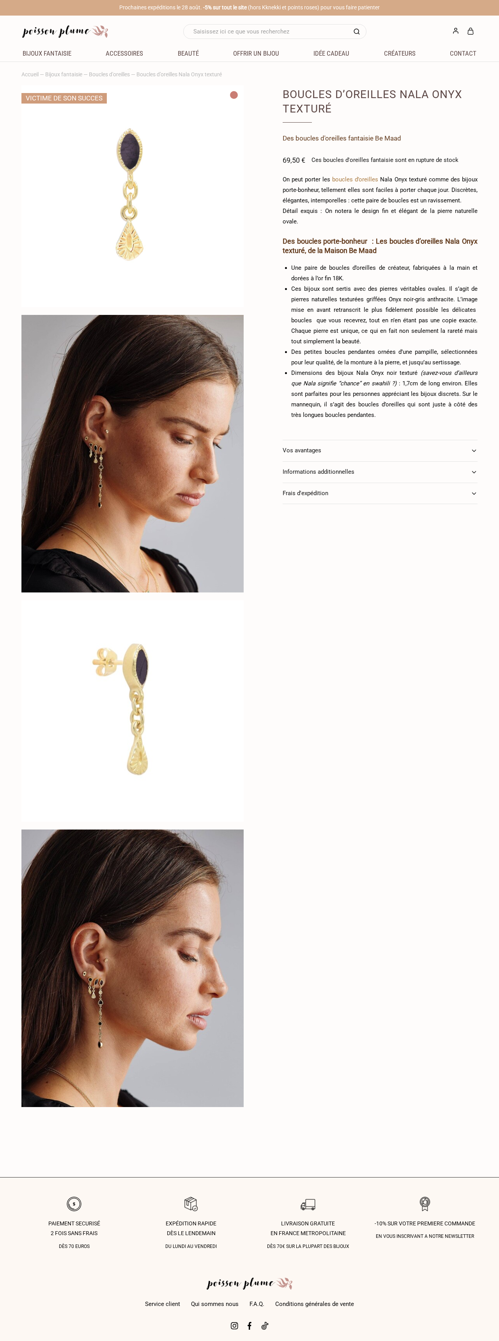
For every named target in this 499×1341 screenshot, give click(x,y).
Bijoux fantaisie (63, 74)
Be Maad (388, 138)
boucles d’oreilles (355, 179)
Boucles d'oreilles (109, 74)
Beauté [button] (188, 53)
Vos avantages (302, 450)
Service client (162, 1304)
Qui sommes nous (215, 1304)
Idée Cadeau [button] (331, 53)
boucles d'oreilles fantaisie (334, 138)
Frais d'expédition (305, 493)
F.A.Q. (257, 1304)
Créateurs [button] (400, 53)
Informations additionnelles (318, 471)
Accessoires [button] (124, 53)
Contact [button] (463, 53)
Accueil (30, 74)
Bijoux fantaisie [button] (47, 53)
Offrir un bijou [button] (256, 53)
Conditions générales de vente (314, 1304)
